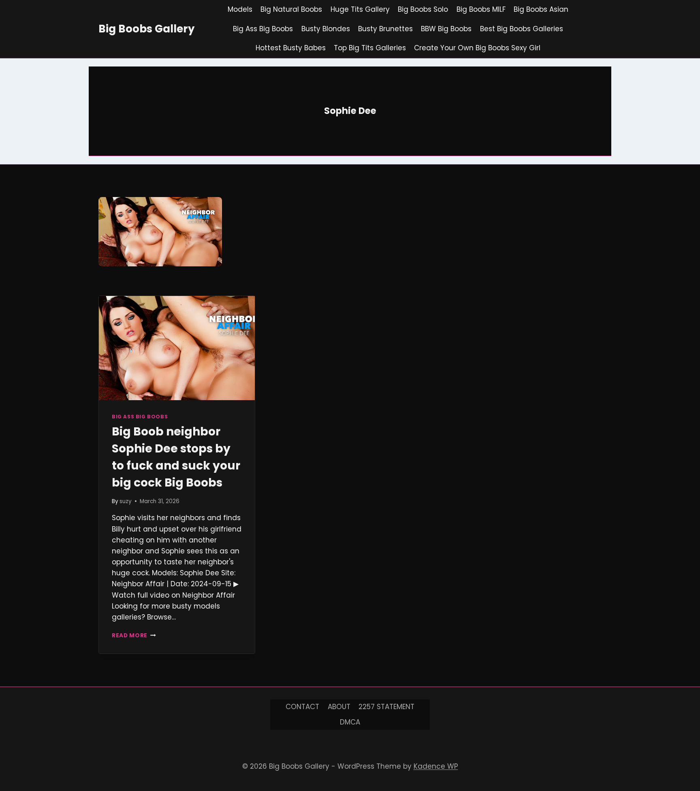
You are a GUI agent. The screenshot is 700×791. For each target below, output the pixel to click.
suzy (126, 501)
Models (240, 9)
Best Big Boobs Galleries (521, 29)
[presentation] (177, 348)
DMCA (350, 722)
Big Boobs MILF (481, 9)
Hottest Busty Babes (291, 48)
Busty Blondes (325, 29)
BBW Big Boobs (446, 29)
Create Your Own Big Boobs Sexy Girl (477, 48)
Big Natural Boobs (291, 9)
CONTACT (302, 707)
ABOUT (339, 707)
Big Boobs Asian (541, 9)
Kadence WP (436, 766)
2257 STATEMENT (386, 707)
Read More (134, 635)
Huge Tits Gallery (360, 9)
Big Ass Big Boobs (263, 29)
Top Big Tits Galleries (370, 48)
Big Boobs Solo (423, 9)
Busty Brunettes (385, 29)
